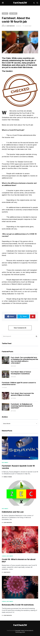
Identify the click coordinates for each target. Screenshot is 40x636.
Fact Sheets (13, 13)
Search (36, 336)
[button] (3, 3)
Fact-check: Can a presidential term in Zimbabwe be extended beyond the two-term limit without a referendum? (24, 360)
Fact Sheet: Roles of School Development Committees (21, 373)
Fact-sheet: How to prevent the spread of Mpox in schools (22, 394)
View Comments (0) (20, 328)
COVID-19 (5, 13)
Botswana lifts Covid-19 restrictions (18, 605)
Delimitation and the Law (13, 512)
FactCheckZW (20, 2)
